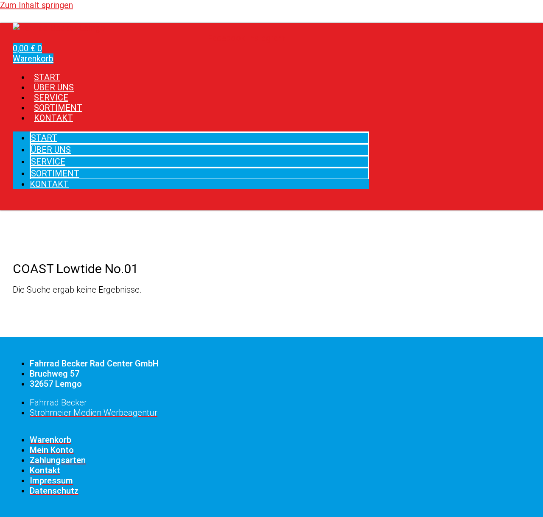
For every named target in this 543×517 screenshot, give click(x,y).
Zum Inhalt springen (36, 5)
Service (48, 161)
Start (44, 138)
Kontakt (53, 118)
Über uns (51, 150)
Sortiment (55, 173)
